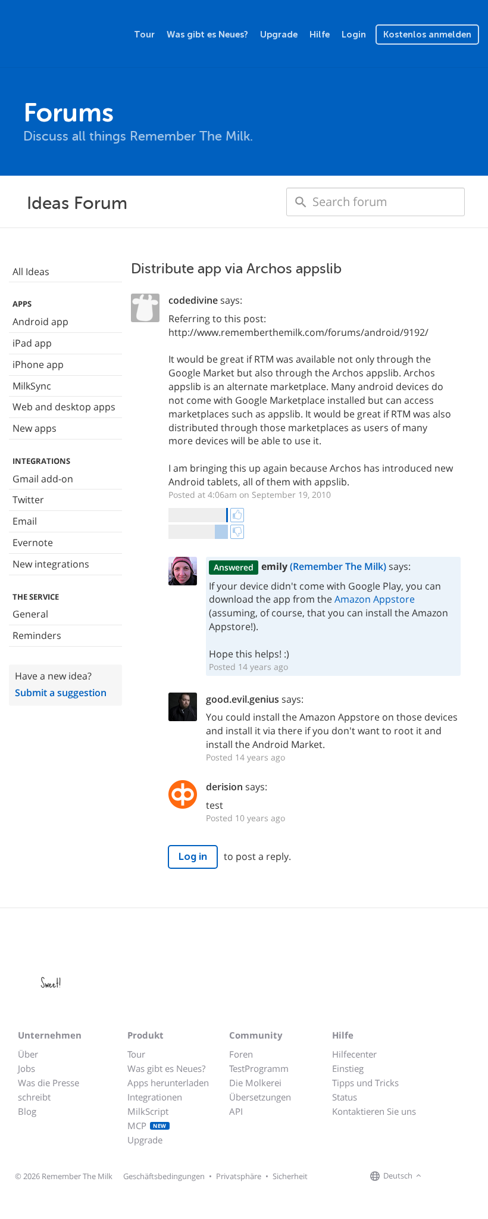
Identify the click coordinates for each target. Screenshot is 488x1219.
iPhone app (38, 364)
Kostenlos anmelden (427, 34)
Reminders (36, 635)
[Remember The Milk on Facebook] (442, 1176)
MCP (147, 1125)
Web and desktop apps (63, 406)
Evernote (32, 542)
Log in (193, 856)
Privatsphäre (238, 1176)
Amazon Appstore (374, 599)
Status (344, 1097)
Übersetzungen (260, 1097)
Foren (241, 1054)
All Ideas (30, 271)
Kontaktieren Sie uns (374, 1111)
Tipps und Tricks (365, 1083)
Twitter (28, 499)
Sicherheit (290, 1176)
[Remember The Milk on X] (458, 1176)
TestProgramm (259, 1068)
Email (24, 521)
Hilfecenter (354, 1054)
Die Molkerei (255, 1083)
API (236, 1111)
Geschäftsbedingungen (164, 1176)
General (30, 614)
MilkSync (31, 385)
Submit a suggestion (61, 692)
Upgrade (279, 34)
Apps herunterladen (168, 1083)
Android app (40, 321)
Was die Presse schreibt (48, 1090)
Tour (144, 34)
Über (28, 1054)
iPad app (32, 343)
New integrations (50, 563)
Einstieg (348, 1068)
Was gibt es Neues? (207, 34)
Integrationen (154, 1097)
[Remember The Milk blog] (473, 1176)
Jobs (26, 1068)
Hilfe (319, 34)
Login (354, 34)
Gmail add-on (42, 478)
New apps (34, 428)
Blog (27, 1111)
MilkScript (147, 1111)
